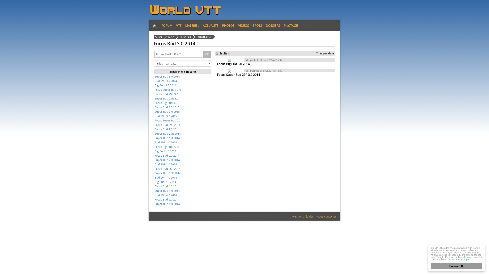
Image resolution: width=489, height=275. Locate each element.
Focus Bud (185, 36)
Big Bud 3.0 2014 (165, 85)
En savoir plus (463, 259)
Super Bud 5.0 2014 (167, 204)
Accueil (158, 36)
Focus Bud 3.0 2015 (167, 107)
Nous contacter (326, 216)
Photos (228, 25)
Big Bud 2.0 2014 (165, 182)
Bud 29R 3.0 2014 (166, 81)
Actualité (210, 25)
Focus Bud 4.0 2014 (167, 186)
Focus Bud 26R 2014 (167, 169)
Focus (171, 36)
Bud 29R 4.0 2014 (166, 195)
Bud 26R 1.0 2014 (166, 177)
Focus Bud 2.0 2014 (167, 155)
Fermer (455, 266)
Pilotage (291, 25)
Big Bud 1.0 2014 (165, 151)
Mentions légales (303, 216)
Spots (257, 25)
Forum (167, 25)
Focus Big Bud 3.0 (166, 103)
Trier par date (325, 53)
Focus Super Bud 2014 (169, 120)
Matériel (192, 25)
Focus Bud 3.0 (204, 36)
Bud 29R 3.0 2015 (166, 116)
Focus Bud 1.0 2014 (167, 129)
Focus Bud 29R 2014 (167, 125)
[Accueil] (154, 25)
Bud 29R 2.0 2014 (166, 164)
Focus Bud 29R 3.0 (166, 94)
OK (207, 54)
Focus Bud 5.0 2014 (167, 199)
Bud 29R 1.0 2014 (166, 142)
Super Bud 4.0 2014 (167, 190)
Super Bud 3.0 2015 (167, 111)
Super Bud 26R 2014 (168, 173)
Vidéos (243, 25)
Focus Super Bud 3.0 (168, 89)
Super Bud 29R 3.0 (166, 98)
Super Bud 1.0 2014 (167, 138)
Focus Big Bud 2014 (167, 147)
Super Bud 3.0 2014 (167, 76)
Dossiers (273, 25)
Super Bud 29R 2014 (168, 133)
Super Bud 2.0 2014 (167, 160)
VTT (178, 25)
